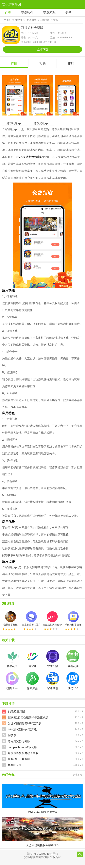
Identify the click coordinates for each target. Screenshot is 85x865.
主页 (6, 20)
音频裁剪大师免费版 (52, 624)
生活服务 (31, 20)
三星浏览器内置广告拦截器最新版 (31, 624)
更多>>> (78, 774)
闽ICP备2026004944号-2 (42, 853)
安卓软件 (27, 12)
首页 (8, 12)
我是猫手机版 (10, 624)
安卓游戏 (49, 12)
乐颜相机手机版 (73, 624)
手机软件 (17, 20)
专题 (68, 12)
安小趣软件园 (11, 4)
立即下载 (42, 49)
